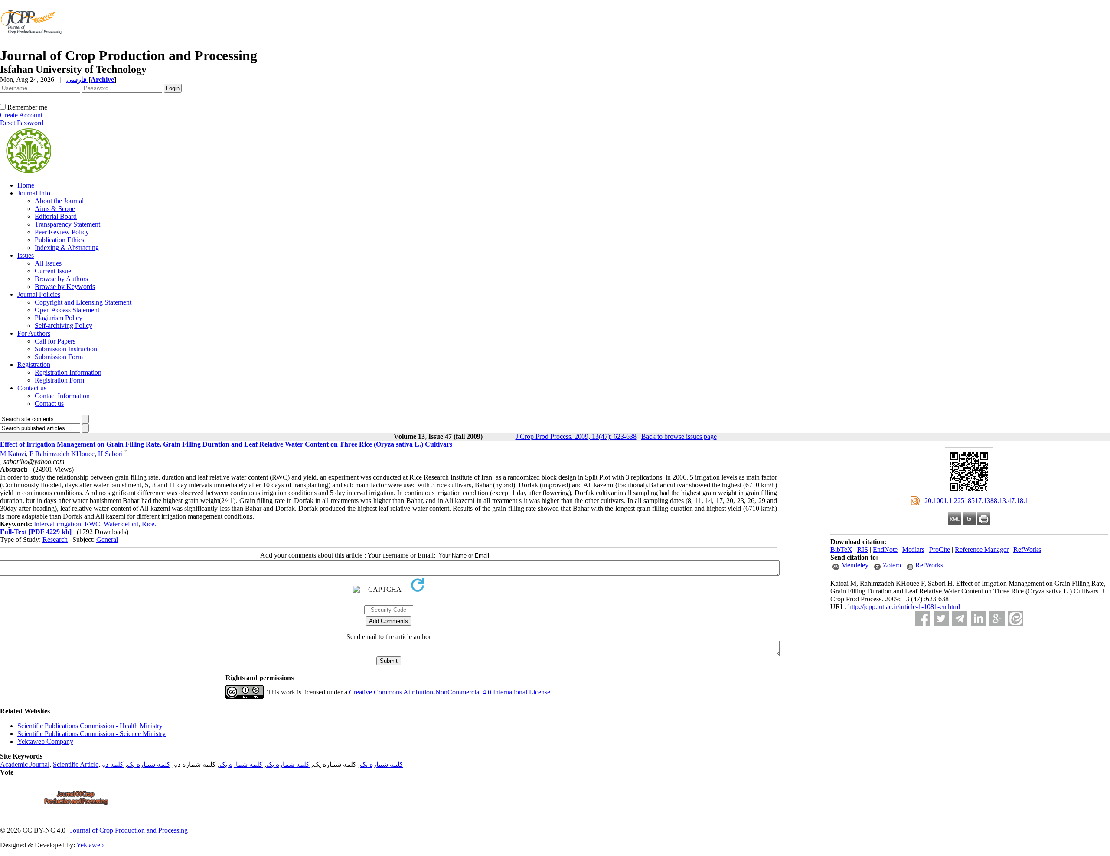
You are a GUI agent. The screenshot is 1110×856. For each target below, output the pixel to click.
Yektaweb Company (45, 741)
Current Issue (53, 271)
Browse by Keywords (65, 286)
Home (25, 185)
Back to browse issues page (679, 436)
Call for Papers (55, 341)
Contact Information (62, 395)
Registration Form (59, 380)
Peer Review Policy (62, 232)
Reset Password (21, 122)
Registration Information (68, 372)
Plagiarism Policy (58, 317)
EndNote (885, 549)
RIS (862, 549)
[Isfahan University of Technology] (33, 45)
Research (55, 539)
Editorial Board (56, 216)
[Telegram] (959, 618)
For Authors (33, 333)
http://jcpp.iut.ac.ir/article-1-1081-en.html (904, 606)
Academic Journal (24, 764)
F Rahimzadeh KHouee (62, 453)
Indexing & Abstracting (67, 247)
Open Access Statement (67, 310)
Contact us (31, 388)
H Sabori (110, 453)
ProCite (939, 549)
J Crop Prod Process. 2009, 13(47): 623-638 (576, 436)
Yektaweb (90, 845)
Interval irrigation (57, 524)
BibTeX (841, 549)
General (107, 539)
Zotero (892, 565)
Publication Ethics (59, 239)
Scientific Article (75, 764)
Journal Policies (38, 294)
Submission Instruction (66, 349)
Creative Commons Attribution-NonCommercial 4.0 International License (449, 692)
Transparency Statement (67, 224)
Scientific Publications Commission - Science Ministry (91, 733)
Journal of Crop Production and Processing (129, 830)
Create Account (21, 115)
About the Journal (59, 200)
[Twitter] (941, 618)
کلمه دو (113, 764)
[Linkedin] (978, 618)
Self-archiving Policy (63, 325)
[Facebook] (922, 618)
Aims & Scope (55, 208)
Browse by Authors (61, 278)
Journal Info (33, 193)
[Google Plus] (997, 618)
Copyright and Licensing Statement (83, 302)
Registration (33, 364)
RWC (92, 524)
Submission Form (59, 356)
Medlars (913, 549)
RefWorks (1027, 549)
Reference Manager (982, 549)
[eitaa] (1015, 618)
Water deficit (121, 524)
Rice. (149, 524)
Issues (25, 255)
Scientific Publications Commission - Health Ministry (90, 726)
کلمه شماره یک (381, 764)
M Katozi (13, 453)
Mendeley (854, 565)
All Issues (48, 263)
